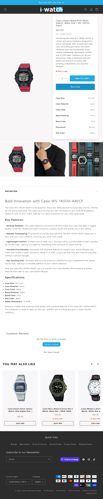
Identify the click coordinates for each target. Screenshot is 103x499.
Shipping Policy (85, 444)
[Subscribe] (48, 459)
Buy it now (75, 87)
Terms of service (74, 490)
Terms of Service (39, 444)
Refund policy (61, 490)
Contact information (90, 490)
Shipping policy (91, 493)
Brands (14, 444)
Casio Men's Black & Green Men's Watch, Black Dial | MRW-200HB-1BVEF (57, 410)
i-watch (24, 490)
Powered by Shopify (34, 490)
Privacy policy (49, 490)
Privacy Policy (70, 444)
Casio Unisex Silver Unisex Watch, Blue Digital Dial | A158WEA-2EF (20, 410)
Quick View (20, 423)
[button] (5, 9)
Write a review (51, 344)
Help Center (24, 444)
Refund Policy (55, 444)
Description (11, 191)
